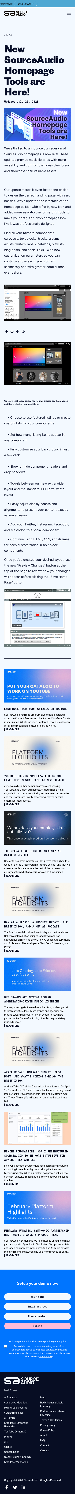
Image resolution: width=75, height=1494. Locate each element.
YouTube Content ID (15, 1431)
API (6, 1441)
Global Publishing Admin (17, 1457)
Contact (44, 1445)
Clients (8, 1446)
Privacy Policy (46, 1356)
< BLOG (8, 35)
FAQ (42, 1440)
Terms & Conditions (51, 1420)
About (43, 1435)
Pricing (8, 1436)
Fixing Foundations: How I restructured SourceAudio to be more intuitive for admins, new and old (36, 1155)
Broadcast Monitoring (16, 1462)
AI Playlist (9, 1417)
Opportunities (11, 1451)
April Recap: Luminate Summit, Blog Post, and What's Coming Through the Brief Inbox (33, 1076)
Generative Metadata (16, 1402)
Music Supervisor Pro (15, 1407)
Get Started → (12, 3)
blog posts (12, 250)
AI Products (10, 1397)
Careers (44, 1450)
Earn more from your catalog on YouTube (35, 709)
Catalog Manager (13, 1412)
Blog (42, 1397)
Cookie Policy (47, 1430)
